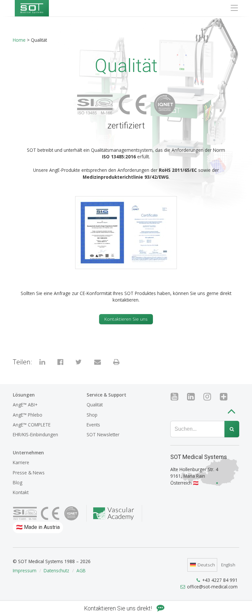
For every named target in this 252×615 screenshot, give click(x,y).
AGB (81, 570)
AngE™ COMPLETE (32, 424)
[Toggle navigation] (234, 8)
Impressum (24, 570)
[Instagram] (210, 396)
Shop (92, 415)
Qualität (95, 404)
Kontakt (21, 492)
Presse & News (29, 472)
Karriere (21, 462)
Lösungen (24, 395)
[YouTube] (177, 396)
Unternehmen (28, 452)
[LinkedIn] (193, 396)
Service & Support (106, 395)
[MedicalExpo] (226, 396)
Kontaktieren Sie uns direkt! (118, 608)
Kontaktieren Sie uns (126, 319)
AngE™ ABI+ (25, 404)
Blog (17, 482)
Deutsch (206, 564)
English (228, 564)
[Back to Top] (233, 412)
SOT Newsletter (103, 434)
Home (19, 40)
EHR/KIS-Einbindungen (35, 434)
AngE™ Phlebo (27, 415)
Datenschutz (56, 570)
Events (93, 424)
